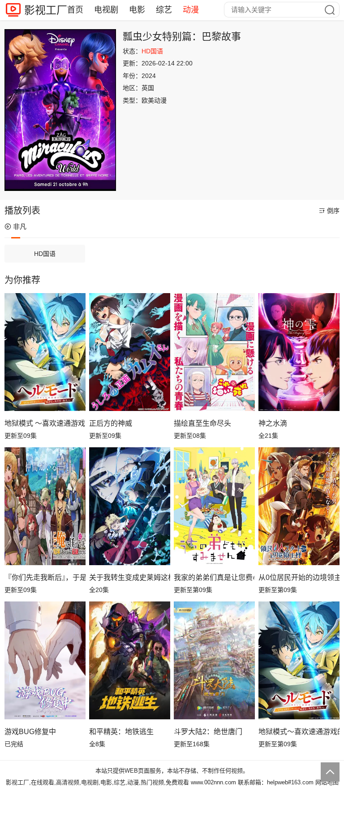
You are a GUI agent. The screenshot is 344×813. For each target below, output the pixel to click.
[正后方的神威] (129, 352)
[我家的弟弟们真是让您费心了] (214, 506)
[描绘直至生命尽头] (214, 352)
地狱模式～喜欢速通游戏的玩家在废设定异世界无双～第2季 (299, 731)
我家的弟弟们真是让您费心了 (214, 577)
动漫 (191, 9)
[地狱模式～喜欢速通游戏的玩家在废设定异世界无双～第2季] (299, 660)
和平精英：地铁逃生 (121, 731)
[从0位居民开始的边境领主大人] (299, 506)
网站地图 (327, 782)
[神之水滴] (299, 352)
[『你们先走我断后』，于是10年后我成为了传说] (45, 506)
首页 (75, 9)
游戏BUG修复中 (30, 731)
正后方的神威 (110, 423)
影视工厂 (45, 10)
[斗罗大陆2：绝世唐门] (214, 660)
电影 (137, 9)
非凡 (19, 226)
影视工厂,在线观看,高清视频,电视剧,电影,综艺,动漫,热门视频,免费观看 (97, 782)
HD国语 (45, 253)
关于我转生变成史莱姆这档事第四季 (129, 577)
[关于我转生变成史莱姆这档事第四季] (129, 506)
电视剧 (106, 9)
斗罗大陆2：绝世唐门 (208, 731)
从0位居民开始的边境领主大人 (299, 577)
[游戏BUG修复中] (45, 660)
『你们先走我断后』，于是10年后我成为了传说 (45, 577)
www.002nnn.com (213, 782)
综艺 (164, 9)
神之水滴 (272, 423)
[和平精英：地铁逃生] (129, 660)
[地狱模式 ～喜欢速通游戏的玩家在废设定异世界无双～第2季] (45, 352)
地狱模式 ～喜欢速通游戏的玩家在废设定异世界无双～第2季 (45, 423)
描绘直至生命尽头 (202, 423)
